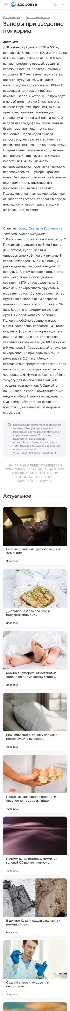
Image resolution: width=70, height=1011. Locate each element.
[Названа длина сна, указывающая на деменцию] (35, 536)
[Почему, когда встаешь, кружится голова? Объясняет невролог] (35, 846)
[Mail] (13, 4)
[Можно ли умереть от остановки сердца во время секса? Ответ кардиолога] (35, 660)
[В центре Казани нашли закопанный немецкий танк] (35, 907)
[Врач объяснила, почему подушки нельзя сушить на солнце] (35, 722)
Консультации (11, 17)
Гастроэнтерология (38, 17)
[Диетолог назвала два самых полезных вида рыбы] (35, 598)
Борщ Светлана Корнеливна (40, 228)
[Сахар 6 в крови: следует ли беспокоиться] (35, 969)
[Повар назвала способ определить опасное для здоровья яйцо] (35, 784)
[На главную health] (26, 4)
